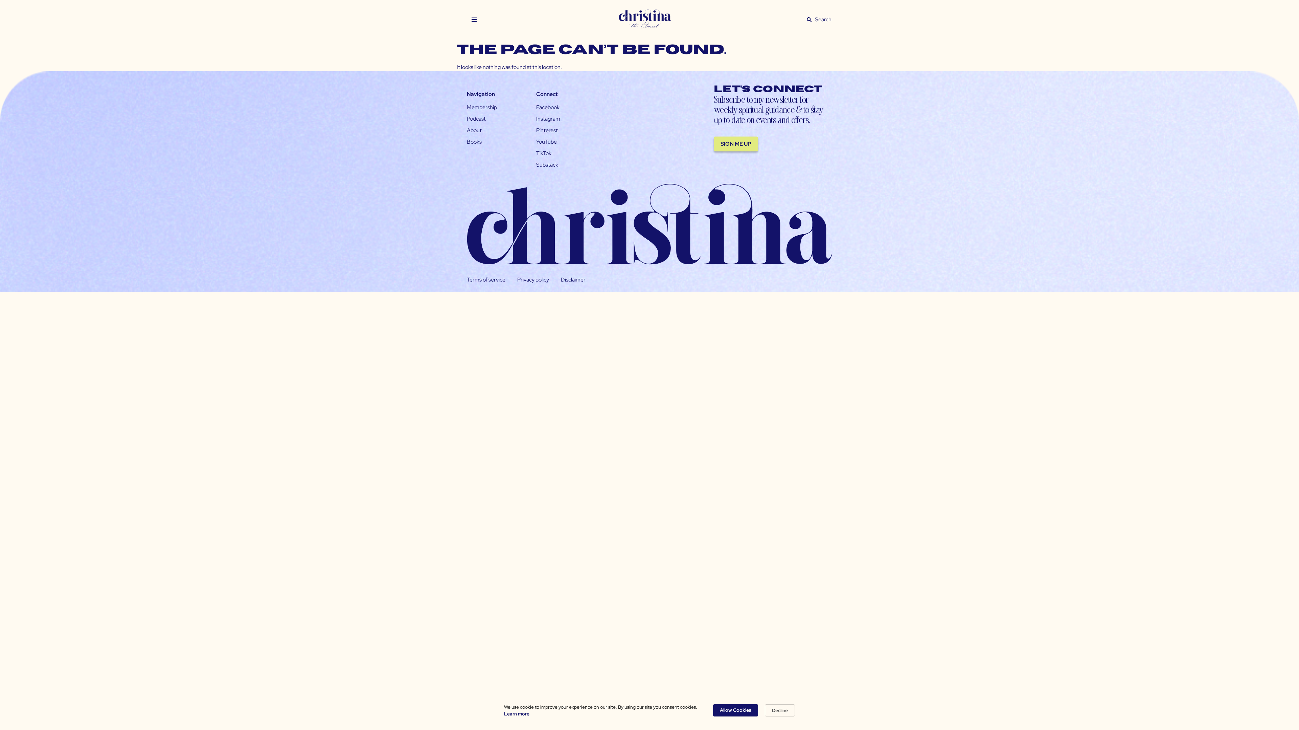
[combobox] (823, 19)
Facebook (548, 107)
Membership (482, 107)
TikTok (543, 153)
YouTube (546, 141)
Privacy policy (533, 279)
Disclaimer (573, 279)
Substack (547, 164)
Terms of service (486, 279)
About (474, 130)
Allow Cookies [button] (735, 710)
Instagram (548, 118)
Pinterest (547, 130)
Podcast (476, 118)
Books (474, 141)
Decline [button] (780, 710)
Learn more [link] (516, 714)
